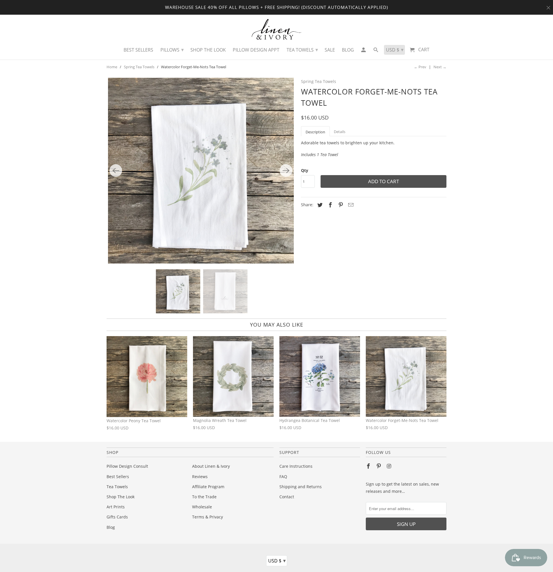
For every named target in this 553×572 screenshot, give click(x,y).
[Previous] (115, 170)
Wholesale (202, 507)
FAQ (283, 476)
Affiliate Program (208, 486)
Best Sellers (118, 476)
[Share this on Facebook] (329, 204)
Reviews (200, 476)
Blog (111, 527)
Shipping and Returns (300, 486)
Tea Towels (117, 486)
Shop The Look (121, 496)
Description (315, 132)
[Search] (376, 51)
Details (339, 131)
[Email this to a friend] (350, 204)
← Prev (420, 66)
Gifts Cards (117, 517)
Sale (330, 50)
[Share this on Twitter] (319, 204)
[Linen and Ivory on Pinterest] (379, 466)
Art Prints (116, 507)
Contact (286, 496)
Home (112, 66)
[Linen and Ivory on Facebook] (369, 466)
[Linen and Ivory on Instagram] (390, 466)
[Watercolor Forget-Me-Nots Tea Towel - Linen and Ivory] (201, 171)
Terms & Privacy (207, 517)
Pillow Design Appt (256, 50)
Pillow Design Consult (127, 466)
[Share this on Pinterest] (339, 204)
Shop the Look (208, 50)
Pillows (172, 49)
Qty (304, 170)
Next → (439, 66)
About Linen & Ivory (211, 466)
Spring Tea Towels (139, 66)
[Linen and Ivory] (276, 29)
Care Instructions (296, 466)
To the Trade (204, 496)
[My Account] (363, 51)
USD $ (277, 560)
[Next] (286, 170)
